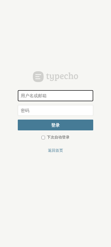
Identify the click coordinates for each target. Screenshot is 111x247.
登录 (55, 125)
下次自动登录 (58, 137)
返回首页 (55, 150)
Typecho (55, 76)
